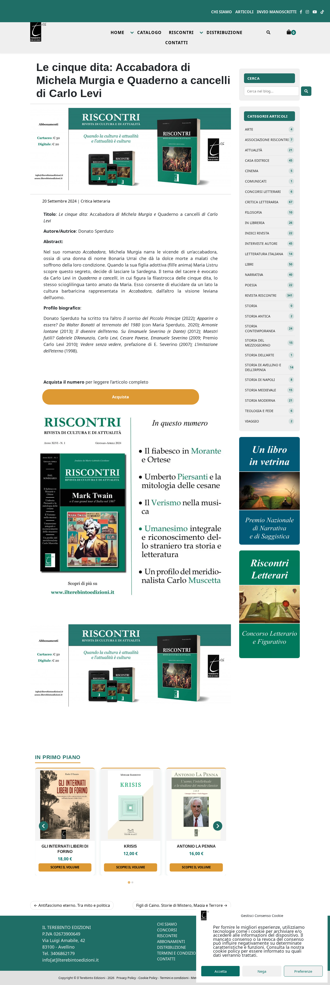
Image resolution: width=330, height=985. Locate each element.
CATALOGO (149, 32)
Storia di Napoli (268, 379)
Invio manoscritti (276, 11)
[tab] (129, 882)
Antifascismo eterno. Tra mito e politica (74, 905)
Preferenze (303, 971)
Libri (268, 264)
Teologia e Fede (268, 410)
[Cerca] (306, 91)
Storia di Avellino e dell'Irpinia (269, 367)
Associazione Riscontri (268, 139)
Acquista (120, 397)
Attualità (268, 150)
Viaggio (268, 421)
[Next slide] (217, 825)
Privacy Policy (126, 978)
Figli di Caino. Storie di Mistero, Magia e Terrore (179, 905)
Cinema (268, 171)
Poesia (268, 285)
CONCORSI (167, 930)
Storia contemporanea (268, 328)
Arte (268, 129)
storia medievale (268, 390)
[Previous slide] (43, 825)
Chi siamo (221, 11)
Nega (262, 971)
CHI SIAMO (167, 924)
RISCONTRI (181, 32)
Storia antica (268, 316)
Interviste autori (268, 243)
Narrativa (268, 274)
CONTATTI (176, 42)
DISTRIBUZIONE (225, 32)
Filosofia (268, 212)
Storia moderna (268, 400)
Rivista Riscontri (268, 295)
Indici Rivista (268, 233)
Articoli (244, 11)
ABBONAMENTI (171, 941)
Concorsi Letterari (268, 191)
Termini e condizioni (174, 978)
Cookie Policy (148, 978)
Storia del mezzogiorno (269, 342)
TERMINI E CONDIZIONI (178, 953)
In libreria (268, 222)
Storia (268, 305)
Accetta (221, 971)
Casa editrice (268, 160)
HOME (117, 32)
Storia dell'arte (268, 355)
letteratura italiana (268, 254)
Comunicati (268, 181)
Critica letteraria (95, 201)
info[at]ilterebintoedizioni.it (70, 960)
